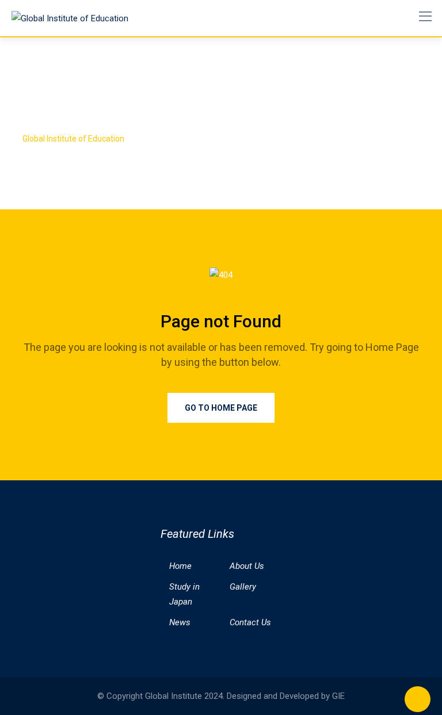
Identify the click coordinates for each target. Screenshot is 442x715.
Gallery (243, 587)
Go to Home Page (221, 407)
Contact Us (250, 622)
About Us (247, 566)
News (179, 622)
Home (180, 566)
